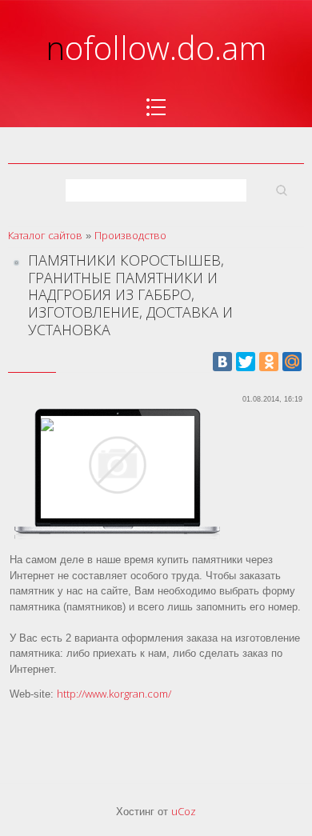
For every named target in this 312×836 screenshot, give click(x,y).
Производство (130, 235)
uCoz (183, 811)
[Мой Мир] (292, 361)
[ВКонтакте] (222, 361)
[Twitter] (245, 361)
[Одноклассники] (268, 361)
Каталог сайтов (45, 235)
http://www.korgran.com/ (114, 693)
